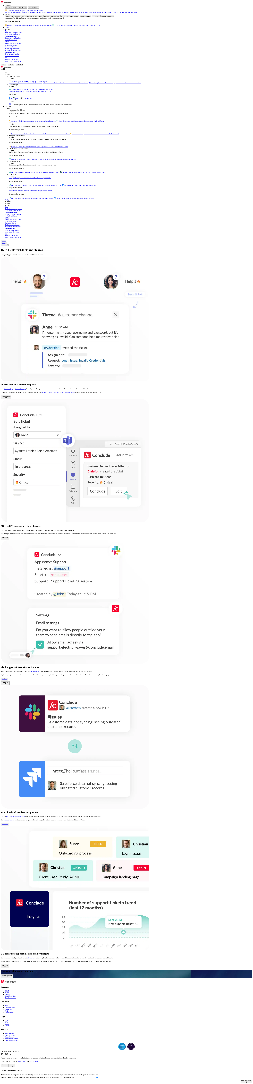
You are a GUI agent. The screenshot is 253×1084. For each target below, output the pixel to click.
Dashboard (31, 958)
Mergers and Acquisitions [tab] (13, 16)
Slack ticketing (9, 1033)
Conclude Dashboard (11, 1040)
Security (7, 1025)
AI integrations (34, 671)
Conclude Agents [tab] (33, 7)
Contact (7, 994)
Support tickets (9, 1037)
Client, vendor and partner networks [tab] (32, 16)
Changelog (8, 1009)
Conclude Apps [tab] (22, 7)
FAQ (6, 1011)
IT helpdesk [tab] (96, 16)
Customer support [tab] (85, 16)
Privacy (7, 1020)
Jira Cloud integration (68, 392)
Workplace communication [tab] (51, 16)
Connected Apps (20, 389)
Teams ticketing (10, 1035)
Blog (6, 1005)
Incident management (11, 1039)
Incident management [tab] (107, 16)
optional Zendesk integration (50, 392)
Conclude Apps (8, 389)
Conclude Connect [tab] (11, 7)
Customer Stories (10, 1007)
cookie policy (34, 1061)
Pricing (7, 27)
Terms (7, 1024)
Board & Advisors (10, 996)
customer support (9, 820)
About (7, 991)
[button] (128, 6)
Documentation (9, 1013)
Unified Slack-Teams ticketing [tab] (69, 16)
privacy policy (22, 1061)
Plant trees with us (10, 998)
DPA (6, 1022)
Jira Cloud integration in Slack (15, 816)
